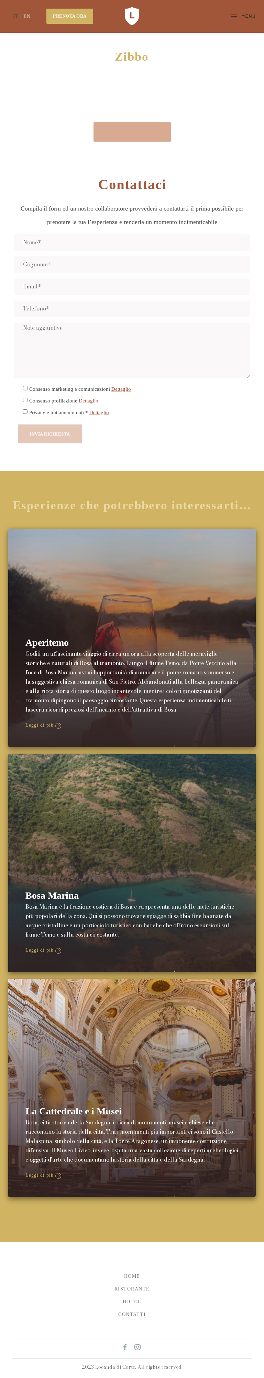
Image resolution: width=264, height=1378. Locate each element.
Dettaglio (121, 389)
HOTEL (132, 1301)
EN (27, 16)
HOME (132, 1276)
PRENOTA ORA (70, 16)
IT (16, 16)
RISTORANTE (132, 1289)
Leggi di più (39, 725)
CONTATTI (132, 1314)
